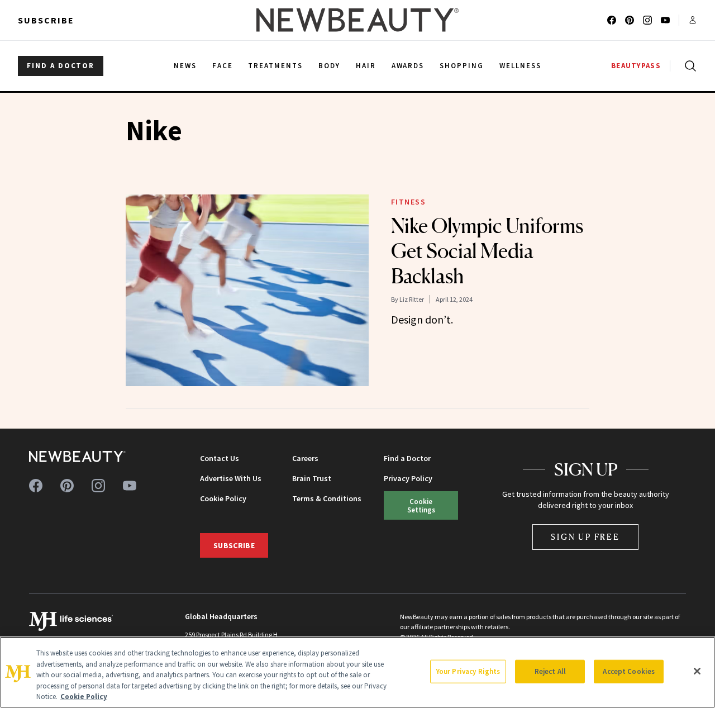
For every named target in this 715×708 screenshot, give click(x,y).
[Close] (697, 671)
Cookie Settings (421, 505)
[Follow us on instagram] (647, 20)
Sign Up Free (585, 536)
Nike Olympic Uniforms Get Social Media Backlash (487, 250)
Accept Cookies (629, 671)
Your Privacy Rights (468, 671)
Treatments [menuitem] (275, 65)
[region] (357, 672)
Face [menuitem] (222, 65)
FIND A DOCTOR (60, 65)
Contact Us (219, 458)
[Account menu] (692, 20)
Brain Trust (311, 478)
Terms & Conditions (326, 498)
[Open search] (688, 66)
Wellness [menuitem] (520, 65)
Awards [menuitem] (408, 65)
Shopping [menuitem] (462, 65)
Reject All (550, 671)
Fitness (408, 202)
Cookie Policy (223, 498)
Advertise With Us (230, 478)
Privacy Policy (408, 478)
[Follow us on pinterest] (629, 20)
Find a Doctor (407, 458)
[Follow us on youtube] (665, 20)
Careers (305, 458)
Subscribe (46, 20)
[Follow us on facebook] (611, 20)
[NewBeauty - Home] (357, 20)
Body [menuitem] (329, 65)
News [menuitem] (185, 65)
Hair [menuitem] (366, 65)
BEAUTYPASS (636, 65)
